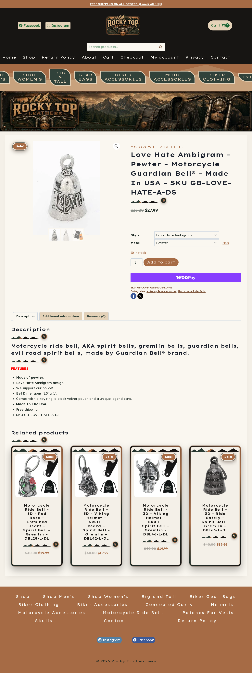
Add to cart (161, 262)
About (89, 57)
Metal (135, 243)
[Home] (6, 129)
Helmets (222, 604)
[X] (140, 296)
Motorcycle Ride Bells (157, 147)
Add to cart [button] (96, 559)
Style (135, 235)
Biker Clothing (38, 604)
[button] (116, 146)
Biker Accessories (102, 604)
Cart (108, 57)
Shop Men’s (59, 596)
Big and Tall (159, 596)
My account (164, 57)
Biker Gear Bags (213, 596)
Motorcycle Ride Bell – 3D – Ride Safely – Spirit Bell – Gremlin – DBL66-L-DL (215, 517)
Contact (220, 57)
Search (161, 47)
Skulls (44, 620)
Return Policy (58, 57)
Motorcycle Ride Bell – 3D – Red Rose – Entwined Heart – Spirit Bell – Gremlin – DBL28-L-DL (37, 522)
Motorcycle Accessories (161, 291)
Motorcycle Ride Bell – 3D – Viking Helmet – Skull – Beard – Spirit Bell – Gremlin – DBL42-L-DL (96, 522)
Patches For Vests (208, 612)
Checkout (132, 57)
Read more (36, 559)
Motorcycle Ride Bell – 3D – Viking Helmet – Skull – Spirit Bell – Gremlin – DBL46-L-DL (156, 519)
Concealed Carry (169, 604)
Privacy (194, 57)
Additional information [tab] (61, 316)
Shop (29, 57)
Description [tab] (25, 316)
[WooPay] (186, 277)
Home (9, 57)
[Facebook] (133, 296)
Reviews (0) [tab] (96, 316)
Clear (225, 243)
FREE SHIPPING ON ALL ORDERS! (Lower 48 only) (126, 4)
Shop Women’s (108, 596)
